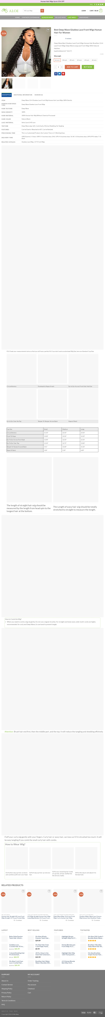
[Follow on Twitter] (98, 4)
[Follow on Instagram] (96, 4)
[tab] (39, 95)
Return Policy (6, 996)
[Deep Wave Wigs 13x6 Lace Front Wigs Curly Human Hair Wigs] (66, 901)
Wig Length (57, 56)
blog (16, 1011)
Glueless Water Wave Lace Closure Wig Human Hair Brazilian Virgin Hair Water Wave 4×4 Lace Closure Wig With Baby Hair (90, 917)
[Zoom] (4, 74)
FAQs (11, 1011)
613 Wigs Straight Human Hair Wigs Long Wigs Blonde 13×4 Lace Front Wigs (38, 917)
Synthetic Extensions (30, 17)
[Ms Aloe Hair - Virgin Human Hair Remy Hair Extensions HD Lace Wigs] (11, 11)
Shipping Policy (7, 989)
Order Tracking (33, 981)
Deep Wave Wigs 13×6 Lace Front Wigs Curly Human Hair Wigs (64, 917)
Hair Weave (83, 17)
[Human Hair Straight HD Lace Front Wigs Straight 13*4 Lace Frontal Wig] (14, 901)
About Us (5, 981)
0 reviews (68, 38)
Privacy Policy (6, 993)
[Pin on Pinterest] (63, 74)
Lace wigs (72, 17)
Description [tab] (6, 95)
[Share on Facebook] (56, 74)
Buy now (88, 67)
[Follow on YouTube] (102, 4)
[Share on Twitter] (59, 74)
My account (32, 985)
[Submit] (42, 10)
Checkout (31, 989)
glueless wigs (47, 17)
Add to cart (72, 67)
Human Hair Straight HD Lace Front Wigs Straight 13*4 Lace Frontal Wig (13, 917)
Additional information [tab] (23, 95)
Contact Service (7, 985)
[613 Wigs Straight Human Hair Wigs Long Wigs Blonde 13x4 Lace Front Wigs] (39, 901)
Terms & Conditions (8, 1000)
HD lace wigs (60, 17)
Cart (29, 993)
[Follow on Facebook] (94, 4)
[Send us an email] (100, 4)
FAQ (91, 4)
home (17, 17)
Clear (101, 54)
